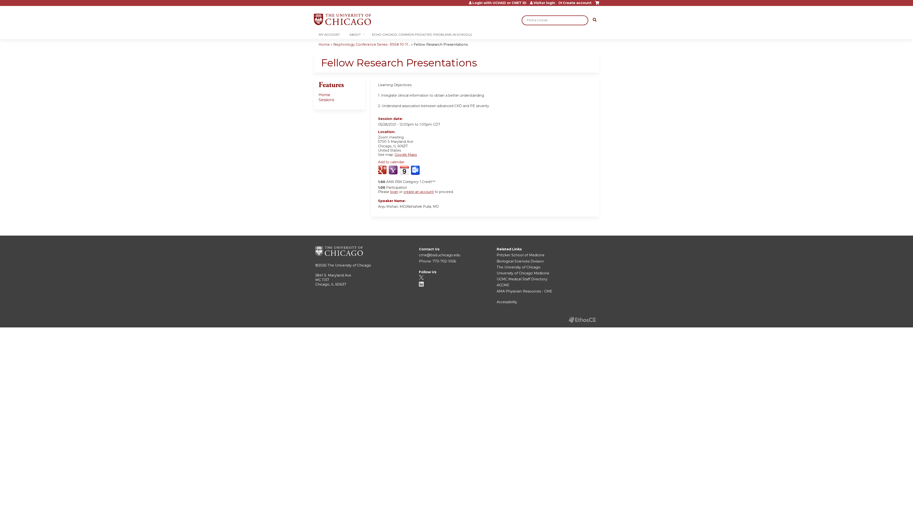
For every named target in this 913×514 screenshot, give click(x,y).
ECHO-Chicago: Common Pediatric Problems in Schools (422, 34)
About (355, 34)
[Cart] (597, 4)
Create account (577, 3)
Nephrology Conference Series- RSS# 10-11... (371, 44)
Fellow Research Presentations (441, 44)
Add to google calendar (383, 170)
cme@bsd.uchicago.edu (439, 255)
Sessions (326, 100)
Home (324, 44)
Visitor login (544, 3)
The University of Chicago (349, 265)
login (394, 192)
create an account (418, 192)
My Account (329, 34)
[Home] (342, 19)
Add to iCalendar (404, 170)
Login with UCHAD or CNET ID (499, 3)
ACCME (503, 285)
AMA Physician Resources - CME (524, 291)
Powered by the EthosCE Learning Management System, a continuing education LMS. (582, 319)
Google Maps (406, 155)
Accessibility (507, 302)
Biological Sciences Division (520, 261)
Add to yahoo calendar (393, 170)
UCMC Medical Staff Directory (522, 279)
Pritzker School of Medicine (520, 255)
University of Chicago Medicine (523, 273)
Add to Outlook (416, 170)
